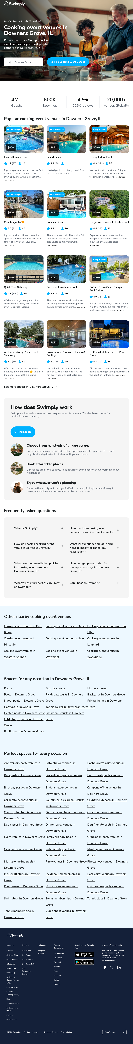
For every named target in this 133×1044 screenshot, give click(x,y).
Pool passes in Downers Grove (23, 886)
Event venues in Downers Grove (24, 837)
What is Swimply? (26, 528)
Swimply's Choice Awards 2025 (12, 980)
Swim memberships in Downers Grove (66, 902)
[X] (111, 967)
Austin (56, 971)
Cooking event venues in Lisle (65, 638)
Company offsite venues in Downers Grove (104, 791)
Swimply (7, 21)
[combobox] (23, 62)
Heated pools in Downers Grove (24, 713)
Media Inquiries (12, 959)
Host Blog (10, 973)
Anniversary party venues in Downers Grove (22, 766)
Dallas (56, 980)
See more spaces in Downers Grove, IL (28, 387)
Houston (57, 975)
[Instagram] (119, 967)
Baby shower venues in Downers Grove (61, 766)
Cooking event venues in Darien (66, 626)
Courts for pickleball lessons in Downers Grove (65, 815)
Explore (9, 1015)
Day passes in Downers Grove (23, 825)
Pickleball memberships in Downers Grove (63, 877)
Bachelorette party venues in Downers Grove (106, 766)
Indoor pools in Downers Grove (24, 701)
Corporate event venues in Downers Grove (21, 803)
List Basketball (28, 964)
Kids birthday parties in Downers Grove (61, 852)
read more (9, 180)
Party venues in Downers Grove (66, 862)
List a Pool (26, 950)
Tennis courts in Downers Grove (66, 707)
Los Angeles (59, 953)
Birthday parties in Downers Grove (22, 791)
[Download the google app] (84, 962)
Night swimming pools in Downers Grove (20, 865)
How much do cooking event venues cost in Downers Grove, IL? (91, 530)
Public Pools (11, 1019)
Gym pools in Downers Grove (23, 849)
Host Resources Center (26, 971)
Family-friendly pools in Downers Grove (61, 840)
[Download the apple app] (84, 954)
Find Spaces (24, 432)
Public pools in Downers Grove (24, 731)
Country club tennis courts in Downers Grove (22, 815)
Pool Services (12, 987)
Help (8, 999)
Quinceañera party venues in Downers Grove (105, 889)
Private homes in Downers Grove (104, 704)
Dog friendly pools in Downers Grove (107, 828)
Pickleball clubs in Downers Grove (22, 877)
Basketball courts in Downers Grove (65, 716)
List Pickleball (28, 959)
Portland (57, 962)
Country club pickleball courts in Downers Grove (65, 803)
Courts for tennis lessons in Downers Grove (104, 815)
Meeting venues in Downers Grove (105, 852)
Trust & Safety (12, 1003)
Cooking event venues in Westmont (61, 654)
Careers (9, 950)
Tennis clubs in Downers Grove (107, 899)
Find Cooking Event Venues (69, 62)
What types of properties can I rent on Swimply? (36, 585)
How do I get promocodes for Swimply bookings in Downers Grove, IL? (89, 567)
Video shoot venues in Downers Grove (66, 914)
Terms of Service (51, 1032)
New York (58, 958)
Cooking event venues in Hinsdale (19, 642)
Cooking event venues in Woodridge (103, 654)
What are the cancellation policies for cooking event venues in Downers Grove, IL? (36, 567)
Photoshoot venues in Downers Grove (107, 865)
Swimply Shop (12, 955)
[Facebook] (104, 967)
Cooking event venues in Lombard (103, 642)
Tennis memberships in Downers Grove (19, 914)
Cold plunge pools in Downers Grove (24, 722)
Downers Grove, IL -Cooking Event (27, 21)
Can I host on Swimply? (85, 583)
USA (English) (109, 1032)
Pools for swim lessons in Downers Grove (62, 889)
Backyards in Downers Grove (106, 695)
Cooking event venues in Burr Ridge (23, 629)
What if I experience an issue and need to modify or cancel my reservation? (91, 548)
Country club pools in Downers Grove (107, 803)
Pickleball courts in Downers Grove (64, 698)
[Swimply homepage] (66, 4)
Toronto (57, 984)
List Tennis (26, 955)
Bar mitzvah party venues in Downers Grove (64, 778)
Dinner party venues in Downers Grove (60, 828)
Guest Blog (11, 968)
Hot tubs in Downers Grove (21, 707)
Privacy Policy (66, 1032)
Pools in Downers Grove (19, 695)
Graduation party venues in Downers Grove (104, 840)
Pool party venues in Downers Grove (106, 877)
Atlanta (57, 966)
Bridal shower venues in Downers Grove (61, 791)
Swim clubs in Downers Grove (23, 899)
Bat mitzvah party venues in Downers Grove (105, 778)
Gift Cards (10, 964)
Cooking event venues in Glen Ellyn (106, 629)
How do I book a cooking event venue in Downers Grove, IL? (34, 546)
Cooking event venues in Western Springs (19, 654)
